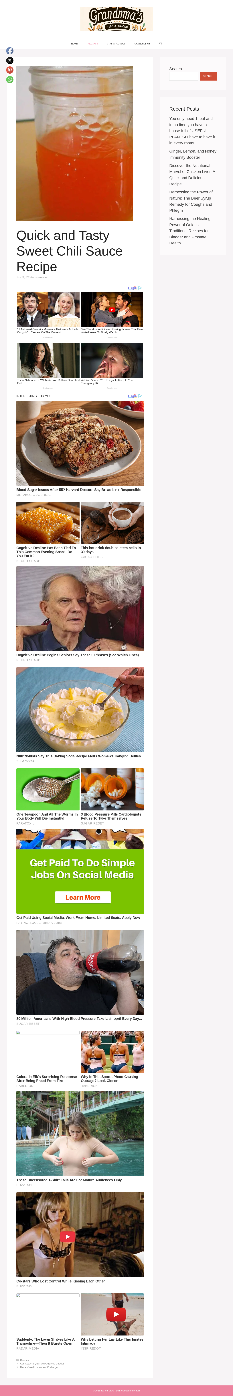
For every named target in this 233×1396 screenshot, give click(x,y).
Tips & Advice (116, 43)
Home (74, 43)
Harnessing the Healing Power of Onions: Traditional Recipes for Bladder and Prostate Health (189, 230)
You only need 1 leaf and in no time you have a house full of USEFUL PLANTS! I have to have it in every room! (192, 130)
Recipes (93, 43)
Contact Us (142, 43)
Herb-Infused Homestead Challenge (39, 1367)
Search (175, 69)
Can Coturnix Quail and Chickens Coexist (42, 1363)
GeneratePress (132, 1390)
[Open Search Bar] (161, 43)
